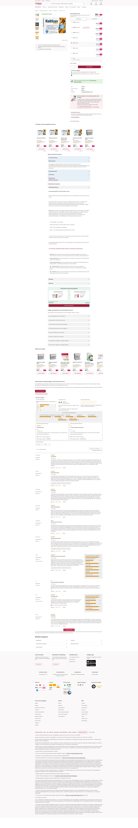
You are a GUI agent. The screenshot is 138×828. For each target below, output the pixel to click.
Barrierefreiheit (84, 720)
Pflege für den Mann (39, 716)
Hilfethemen (101, 0)
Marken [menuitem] (78, 7)
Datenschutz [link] (56, 732)
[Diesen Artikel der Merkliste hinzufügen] (102, 67)
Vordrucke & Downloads (62, 714)
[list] (37, 26)
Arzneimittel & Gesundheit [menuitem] (52, 7)
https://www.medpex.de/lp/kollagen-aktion (74, 795)
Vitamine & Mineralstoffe (39, 712)
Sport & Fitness (37, 720)
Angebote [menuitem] (84, 7)
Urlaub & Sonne (38, 718)
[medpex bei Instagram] (80, 685)
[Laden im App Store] (94, 661)
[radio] (71, 22)
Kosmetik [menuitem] (66, 7)
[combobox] (68, 3)
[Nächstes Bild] (37, 40)
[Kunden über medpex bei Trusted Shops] (97, 686)
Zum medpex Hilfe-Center (74, 657)
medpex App (48, 0)
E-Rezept (83, 703)
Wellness (36, 725)
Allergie (36, 703)
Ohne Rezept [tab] (78, 18)
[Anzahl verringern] (71, 67)
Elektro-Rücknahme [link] (63, 732)
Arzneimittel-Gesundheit (43, 10)
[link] (65, 692)
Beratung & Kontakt (95, 0)
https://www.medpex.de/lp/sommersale (75, 753)
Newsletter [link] (60, 705)
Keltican (82, 90)
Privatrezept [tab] (94, 18)
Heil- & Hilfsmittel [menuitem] (73, 7)
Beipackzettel (52, 178)
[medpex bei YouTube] (82, 685)
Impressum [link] (74, 732)
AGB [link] (48, 732)
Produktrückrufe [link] (84, 714)
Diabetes (50, 10)
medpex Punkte (84, 718)
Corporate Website (39, 732)
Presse (44, 732)
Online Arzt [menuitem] (44, 7)
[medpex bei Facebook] (78, 685)
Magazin (43, 0)
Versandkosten (84, 707)
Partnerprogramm (61, 716)
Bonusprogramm (61, 707)
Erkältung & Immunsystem (40, 707)
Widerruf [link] (51, 732)
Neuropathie (55, 10)
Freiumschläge (84, 705)
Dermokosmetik (38, 714)
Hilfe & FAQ (83, 709)
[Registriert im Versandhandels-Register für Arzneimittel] (69, 685)
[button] (84, 107)
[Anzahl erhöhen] (74, 67)
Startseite (36, 10)
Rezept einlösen (61, 709)
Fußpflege (37, 722)
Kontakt (59, 703)
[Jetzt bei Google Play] (94, 665)
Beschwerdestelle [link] (84, 712)
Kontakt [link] (82, 716)
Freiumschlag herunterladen (63, 712)
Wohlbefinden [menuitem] (61, 7)
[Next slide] (101, 364)
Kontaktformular (72, 661)
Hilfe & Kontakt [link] (72, 659)
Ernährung (37, 709)
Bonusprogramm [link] (37, 0)
